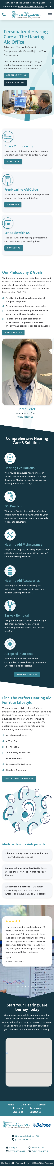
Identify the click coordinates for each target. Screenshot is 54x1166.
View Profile (25, 417)
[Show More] (51, 6)
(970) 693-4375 (40, 1151)
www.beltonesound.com (31, 6)
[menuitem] (10, 1105)
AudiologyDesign (23, 1163)
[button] (18, 986)
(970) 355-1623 (23, 1139)
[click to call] (4, 14)
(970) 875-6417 (17, 1151)
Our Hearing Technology (19, 779)
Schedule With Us (16, 75)
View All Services (27, 674)
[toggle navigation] (50, 14)
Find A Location (15, 83)
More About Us (13, 332)
